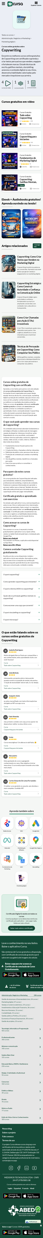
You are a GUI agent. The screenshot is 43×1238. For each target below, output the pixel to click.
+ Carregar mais (37, 246)
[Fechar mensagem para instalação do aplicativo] (41, 1225)
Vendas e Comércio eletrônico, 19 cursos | (16, 1005)
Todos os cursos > (8, 35)
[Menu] (3, 3)
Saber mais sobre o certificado (21, 928)
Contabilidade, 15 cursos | (10, 1013)
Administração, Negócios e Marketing (21, 995)
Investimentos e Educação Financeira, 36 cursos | (18, 1007)
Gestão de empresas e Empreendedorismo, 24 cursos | (20, 999)
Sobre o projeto (9, 1132)
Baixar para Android (10, 538)
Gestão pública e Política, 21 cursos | (14, 1016)
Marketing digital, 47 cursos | (11, 1002)
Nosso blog (7, 1128)
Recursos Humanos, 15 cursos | (12, 1010)
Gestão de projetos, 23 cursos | (12, 1021)
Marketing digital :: (9, 42)
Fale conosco (8, 1136)
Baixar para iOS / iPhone (12, 545)
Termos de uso (8, 1140)
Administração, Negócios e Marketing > (16, 38)
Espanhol (17, 1188)
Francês (25, 1188)
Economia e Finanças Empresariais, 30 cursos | (17, 1018)
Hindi (32, 1188)
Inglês (10, 1188)
